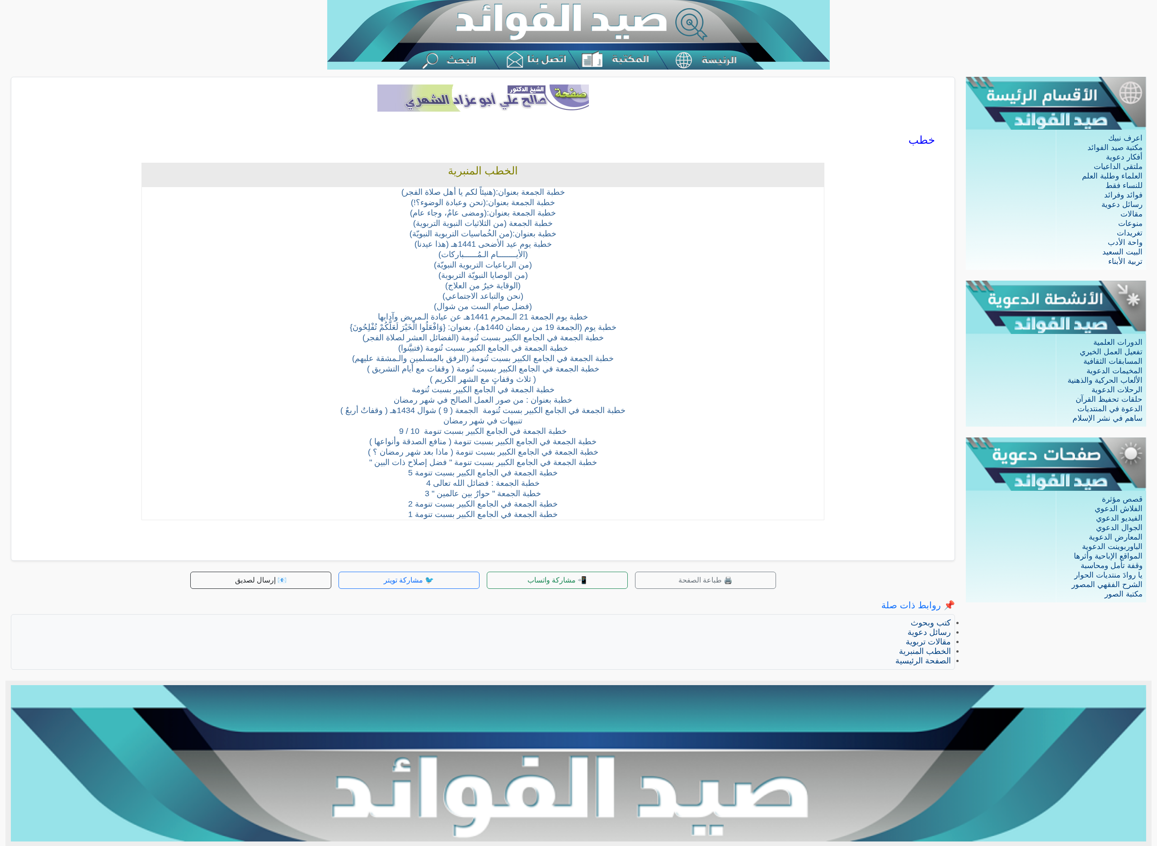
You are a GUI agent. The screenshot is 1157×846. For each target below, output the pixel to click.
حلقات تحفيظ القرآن (1109, 399)
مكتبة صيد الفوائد (1115, 147)
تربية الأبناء (1125, 261)
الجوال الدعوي (1119, 527)
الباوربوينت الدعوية (1112, 546)
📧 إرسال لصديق (261, 580)
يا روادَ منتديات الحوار (1108, 575)
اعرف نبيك (1125, 138)
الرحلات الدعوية (1117, 389)
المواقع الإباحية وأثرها (1108, 556)
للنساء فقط (1124, 185)
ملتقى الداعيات (1118, 166)
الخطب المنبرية (925, 651)
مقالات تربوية (928, 641)
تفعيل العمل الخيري (1111, 352)
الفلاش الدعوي (1119, 508)
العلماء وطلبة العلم (1112, 176)
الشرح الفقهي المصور (1107, 584)
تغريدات (1130, 233)
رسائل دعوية (1122, 204)
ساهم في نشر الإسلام (1107, 418)
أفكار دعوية (1124, 157)
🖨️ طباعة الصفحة (705, 580)
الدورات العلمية (1118, 342)
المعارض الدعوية (1116, 537)
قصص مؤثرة (1122, 499)
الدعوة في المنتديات (1110, 408)
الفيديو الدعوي (1119, 518)
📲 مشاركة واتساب (557, 580)
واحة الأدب (1125, 242)
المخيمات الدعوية (1114, 371)
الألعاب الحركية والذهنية (1105, 380)
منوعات (1130, 223)
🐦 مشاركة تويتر (409, 580)
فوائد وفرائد (1123, 195)
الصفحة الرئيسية (923, 660)
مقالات (1131, 214)
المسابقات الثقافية (1113, 361)
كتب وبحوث (931, 622)
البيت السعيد (1122, 252)
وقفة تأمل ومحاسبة (1112, 565)
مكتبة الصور (1124, 594)
